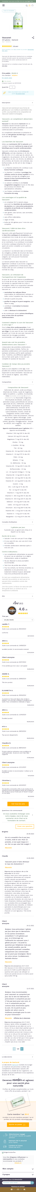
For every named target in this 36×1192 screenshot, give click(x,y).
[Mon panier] (32, 5)
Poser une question (24, 826)
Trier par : (5, 616)
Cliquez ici (18, 1163)
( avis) (15, 46)
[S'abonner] (32, 1182)
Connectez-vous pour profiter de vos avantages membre (18, 1)
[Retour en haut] (33, 1179)
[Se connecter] (30, 5)
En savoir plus (7, 78)
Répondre (8, 847)
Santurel (15, 1065)
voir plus (4, 66)
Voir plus (29, 1119)
